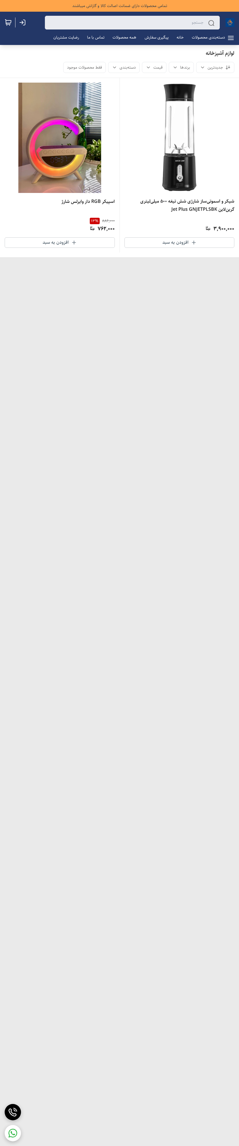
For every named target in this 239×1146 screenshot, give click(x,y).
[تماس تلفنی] (13, 1112)
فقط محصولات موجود (84, 67)
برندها (185, 67)
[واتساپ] (13, 1133)
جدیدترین (215, 67)
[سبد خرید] (8, 22)
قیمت (158, 67)
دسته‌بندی (127, 67)
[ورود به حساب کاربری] (23, 22)
